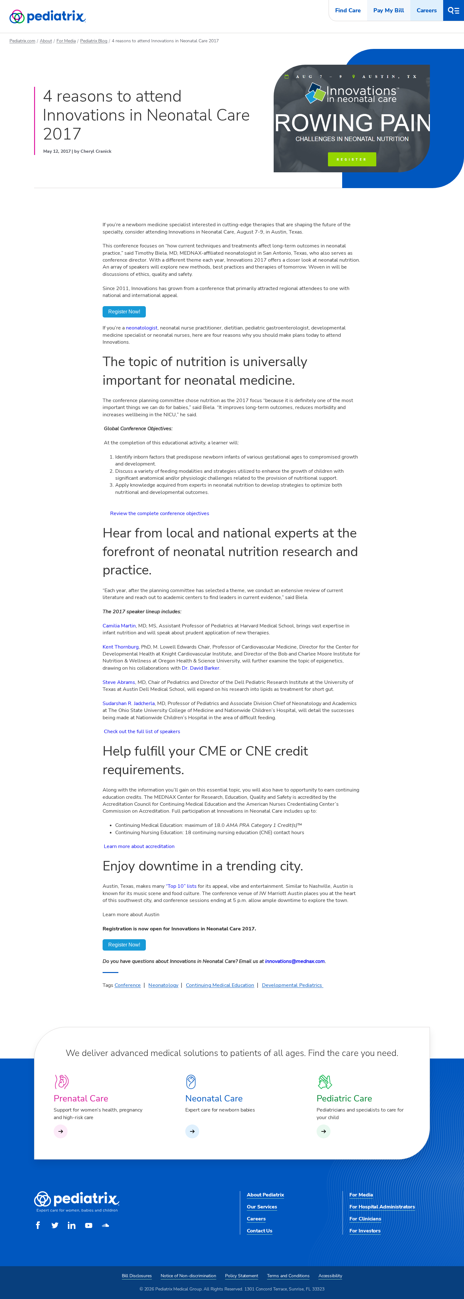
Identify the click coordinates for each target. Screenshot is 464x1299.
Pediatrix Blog (93, 41)
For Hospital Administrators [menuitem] (382, 1206)
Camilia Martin (119, 625)
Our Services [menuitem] (262, 1206)
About (46, 41)
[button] (453, 10)
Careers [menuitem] (256, 1218)
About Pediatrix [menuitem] (265, 1194)
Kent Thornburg (121, 647)
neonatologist (142, 327)
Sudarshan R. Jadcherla (129, 703)
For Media (66, 41)
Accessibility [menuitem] (330, 1276)
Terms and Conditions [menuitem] (288, 1276)
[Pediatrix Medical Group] (76, 1210)
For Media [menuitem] (361, 1194)
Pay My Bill (388, 10)
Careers (427, 10)
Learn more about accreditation (139, 846)
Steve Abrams (119, 682)
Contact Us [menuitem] (259, 1230)
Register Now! (124, 311)
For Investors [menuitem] (365, 1230)
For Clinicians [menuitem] (365, 1218)
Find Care (347, 10)
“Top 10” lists (181, 886)
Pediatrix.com (22, 41)
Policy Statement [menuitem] (241, 1276)
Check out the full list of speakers (142, 731)
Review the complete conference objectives (159, 513)
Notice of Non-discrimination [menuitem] (188, 1276)
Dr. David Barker (200, 668)
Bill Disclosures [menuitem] (137, 1276)
